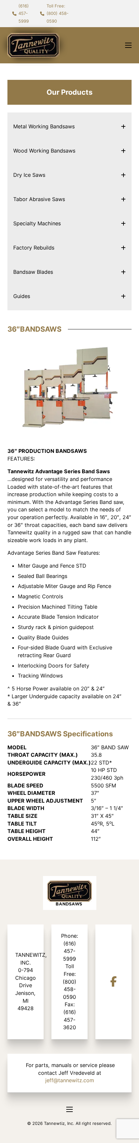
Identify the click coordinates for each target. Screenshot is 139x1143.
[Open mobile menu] (128, 45)
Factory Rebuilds (33, 247)
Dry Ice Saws (29, 175)
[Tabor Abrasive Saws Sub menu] (123, 199)
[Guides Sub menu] (123, 296)
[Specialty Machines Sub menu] (123, 223)
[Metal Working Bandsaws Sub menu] (123, 127)
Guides (21, 296)
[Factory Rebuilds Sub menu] (123, 248)
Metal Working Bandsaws (44, 126)
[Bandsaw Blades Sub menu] (123, 272)
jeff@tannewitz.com (69, 1080)
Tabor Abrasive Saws (39, 199)
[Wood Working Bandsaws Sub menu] (123, 151)
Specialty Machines (37, 223)
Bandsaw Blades (33, 272)
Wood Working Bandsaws (44, 150)
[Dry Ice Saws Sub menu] (123, 175)
